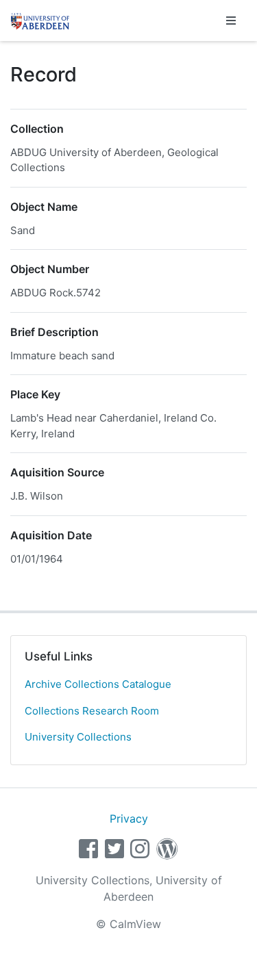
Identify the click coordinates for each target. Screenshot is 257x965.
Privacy (129, 818)
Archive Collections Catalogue (98, 684)
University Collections (78, 736)
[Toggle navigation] (231, 20)
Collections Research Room (92, 710)
